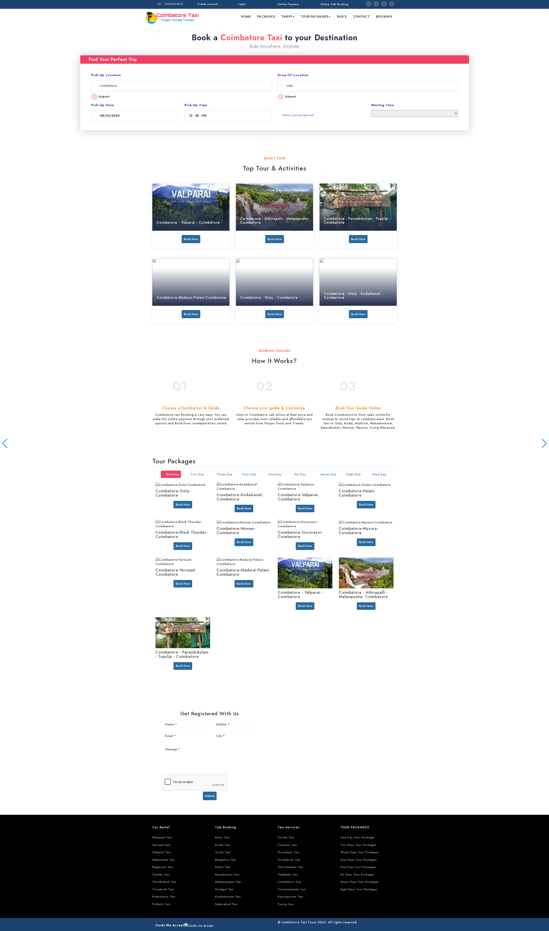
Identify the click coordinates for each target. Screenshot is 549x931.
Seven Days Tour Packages (360, 882)
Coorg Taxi (286, 904)
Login (242, 4)
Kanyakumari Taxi (227, 874)
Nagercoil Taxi (162, 867)
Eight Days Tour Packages (359, 889)
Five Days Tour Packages (358, 867)
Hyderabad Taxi (226, 904)
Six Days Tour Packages (358, 874)
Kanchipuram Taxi (290, 897)
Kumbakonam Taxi (228, 897)
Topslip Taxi (161, 874)
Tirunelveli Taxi (163, 889)
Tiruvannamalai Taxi (292, 889)
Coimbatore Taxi (289, 882)
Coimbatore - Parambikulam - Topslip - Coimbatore (357, 220)
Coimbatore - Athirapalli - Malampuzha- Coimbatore (274, 220)
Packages (266, 16)
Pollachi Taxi (161, 904)
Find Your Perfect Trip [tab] (113, 59)
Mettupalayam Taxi (228, 882)
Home (246, 16)
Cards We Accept (169, 925)
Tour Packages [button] (314, 16)
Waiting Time (382, 105)
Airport (104, 96)
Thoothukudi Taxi (164, 882)
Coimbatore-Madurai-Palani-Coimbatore (191, 297)
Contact (361, 16)
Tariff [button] (286, 16)
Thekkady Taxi (288, 874)
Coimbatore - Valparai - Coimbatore (188, 222)
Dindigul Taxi (224, 889)
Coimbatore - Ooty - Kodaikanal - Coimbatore (353, 295)
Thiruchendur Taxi (290, 867)
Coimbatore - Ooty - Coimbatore (269, 297)
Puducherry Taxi (163, 897)
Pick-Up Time (195, 105)
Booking (384, 16)
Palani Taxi (223, 867)
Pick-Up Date (102, 105)
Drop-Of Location (293, 75)
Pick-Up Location (106, 75)
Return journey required (298, 115)
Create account (208, 4)
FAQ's (342, 16)
